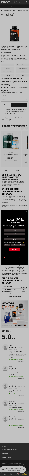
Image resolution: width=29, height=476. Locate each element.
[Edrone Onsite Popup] (14, 238)
